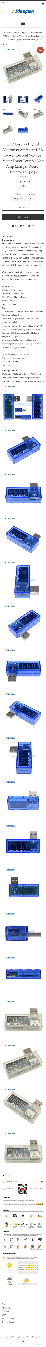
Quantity (31, 194)
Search (5, 1304)
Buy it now (23, 217)
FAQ (4, 1314)
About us (6, 1307)
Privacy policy (8, 1318)
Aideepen (22, 1337)
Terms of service (9, 1322)
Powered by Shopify (34, 1337)
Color (19, 194)
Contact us (7, 1311)
